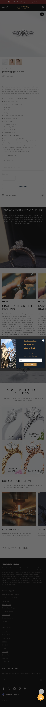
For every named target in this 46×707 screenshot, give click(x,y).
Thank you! (30, 364)
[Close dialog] (43, 340)
